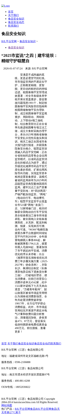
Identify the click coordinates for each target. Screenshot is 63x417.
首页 (10, 11)
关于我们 (13, 15)
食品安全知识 (16, 18)
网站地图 (6, 405)
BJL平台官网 (9, 41)
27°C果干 (15, 412)
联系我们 (13, 25)
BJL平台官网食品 (25, 408)
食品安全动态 (16, 22)
